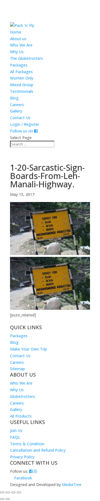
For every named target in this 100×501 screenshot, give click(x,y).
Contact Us (20, 117)
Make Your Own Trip (28, 349)
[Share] (13, 492)
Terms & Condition (27, 443)
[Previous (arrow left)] (2, 499)
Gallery (16, 111)
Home (15, 32)
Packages (19, 65)
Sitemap (17, 368)
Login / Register (24, 124)
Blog (14, 98)
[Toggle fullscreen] (8, 492)
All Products (21, 416)
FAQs (15, 437)
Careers (17, 104)
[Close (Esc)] (19, 492)
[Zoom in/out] (2, 492)
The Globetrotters (26, 58)
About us (18, 38)
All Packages (21, 71)
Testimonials (21, 91)
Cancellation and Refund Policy (38, 450)
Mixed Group (21, 84)
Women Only (21, 78)
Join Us (16, 430)
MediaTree (71, 484)
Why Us (17, 51)
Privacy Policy (22, 456)
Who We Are (21, 45)
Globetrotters (22, 396)
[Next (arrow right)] (8, 499)
